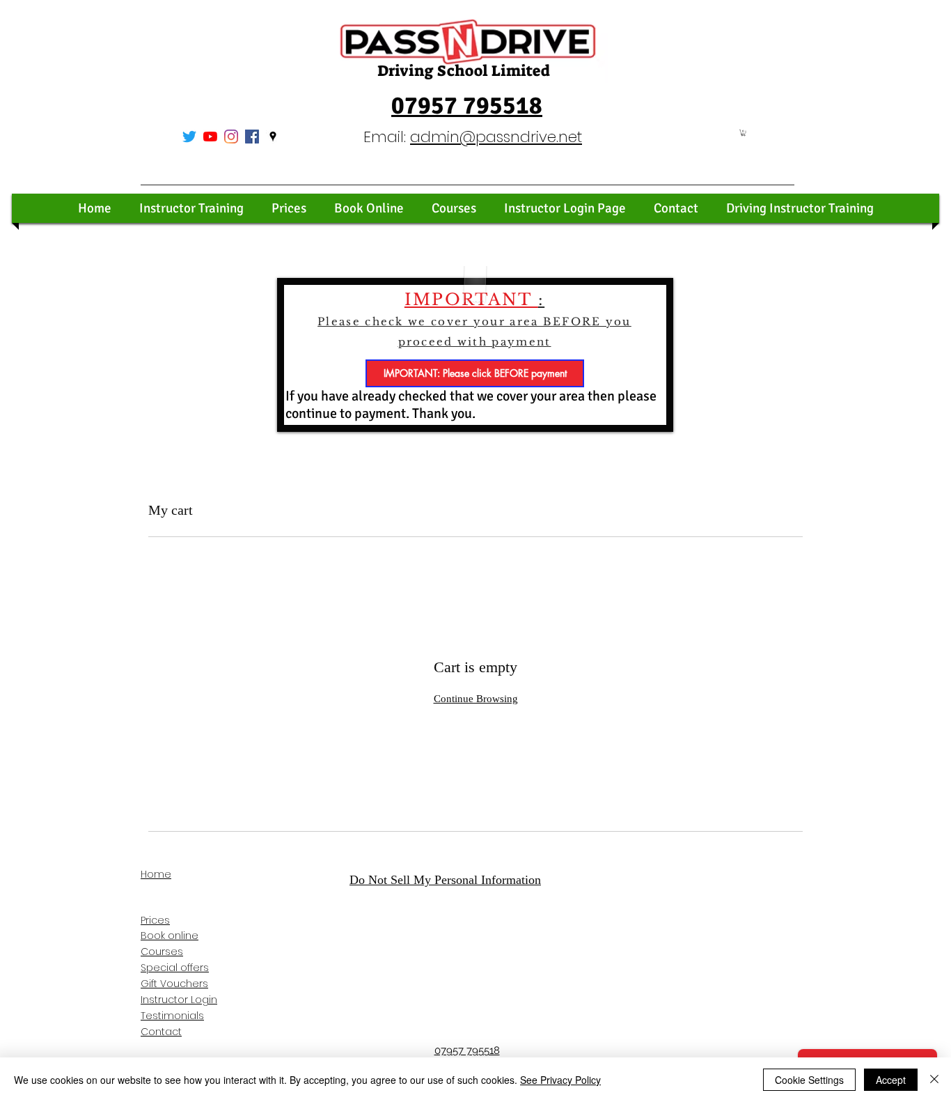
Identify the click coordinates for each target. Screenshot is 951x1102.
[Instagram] (231, 136)
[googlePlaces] (273, 136)
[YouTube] (210, 136)
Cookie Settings (809, 1080)
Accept (891, 1080)
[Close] (934, 1080)
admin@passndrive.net (496, 137)
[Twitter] (189, 136)
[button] (743, 133)
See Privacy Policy (560, 1080)
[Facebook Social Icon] (252, 136)
